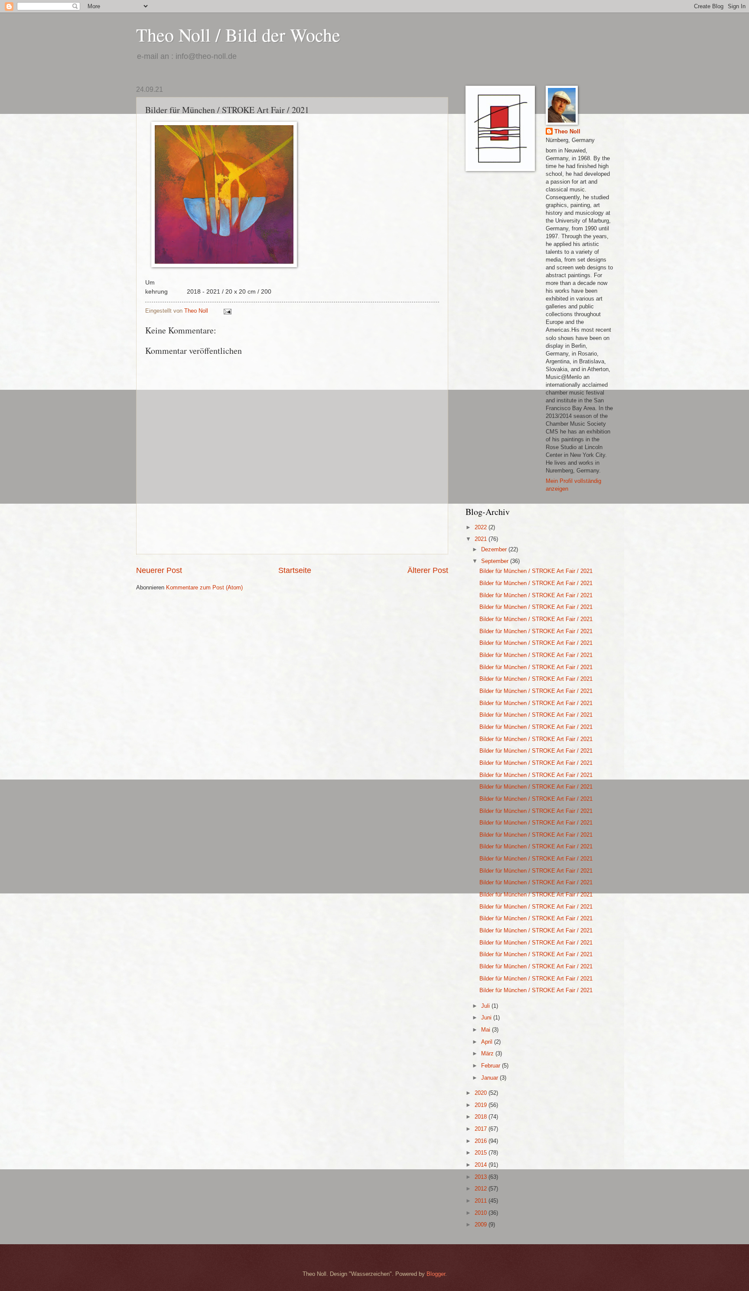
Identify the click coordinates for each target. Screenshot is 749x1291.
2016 (481, 1141)
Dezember (494, 549)
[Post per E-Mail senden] (227, 310)
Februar (491, 1065)
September (495, 561)
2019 (481, 1105)
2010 (481, 1213)
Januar (490, 1077)
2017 (481, 1129)
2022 (481, 527)
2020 (481, 1093)
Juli (486, 1006)
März (488, 1053)
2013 (481, 1177)
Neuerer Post (159, 570)
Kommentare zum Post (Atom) (204, 587)
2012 (481, 1188)
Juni (487, 1017)
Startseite (294, 570)
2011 (481, 1200)
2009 (481, 1224)
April (487, 1042)
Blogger (436, 1274)
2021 (481, 539)
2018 (481, 1116)
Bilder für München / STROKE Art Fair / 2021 (536, 571)
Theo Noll (567, 131)
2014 (481, 1165)
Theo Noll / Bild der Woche (238, 35)
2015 (481, 1152)
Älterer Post (427, 570)
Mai (486, 1029)
